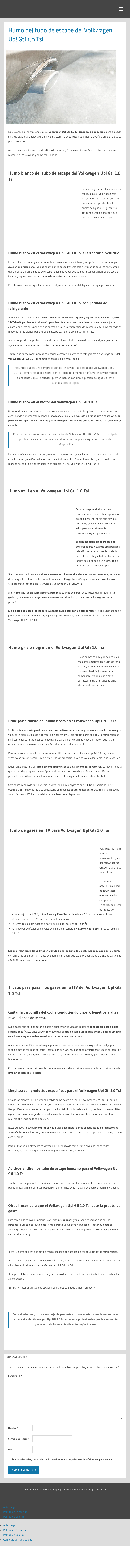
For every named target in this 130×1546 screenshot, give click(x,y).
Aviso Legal (9, 1507)
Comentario (15, 1375)
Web (10, 1449)
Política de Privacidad (15, 1511)
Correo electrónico (18, 1438)
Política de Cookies (13, 1516)
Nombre (13, 1428)
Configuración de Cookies (17, 1539)
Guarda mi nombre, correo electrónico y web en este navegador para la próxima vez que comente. (62, 1459)
